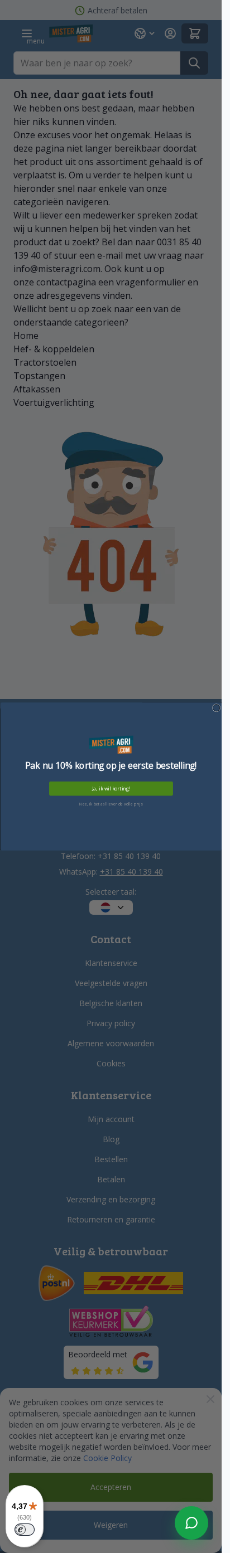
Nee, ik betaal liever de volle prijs (110, 804)
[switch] (25, 1529)
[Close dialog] (216, 707)
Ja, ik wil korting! (111, 788)
